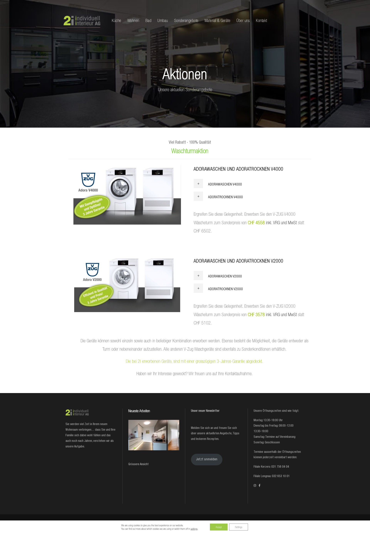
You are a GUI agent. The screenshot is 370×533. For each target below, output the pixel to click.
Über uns (243, 20)
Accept (219, 527)
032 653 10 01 (281, 476)
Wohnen (133, 20)
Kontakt (261, 20)
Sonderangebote (186, 20)
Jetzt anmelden (206, 459)
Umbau (162, 20)
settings (194, 528)
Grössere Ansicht (138, 464)
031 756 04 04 (280, 467)
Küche (116, 20)
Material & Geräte (217, 20)
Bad (148, 20)
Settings (238, 527)
